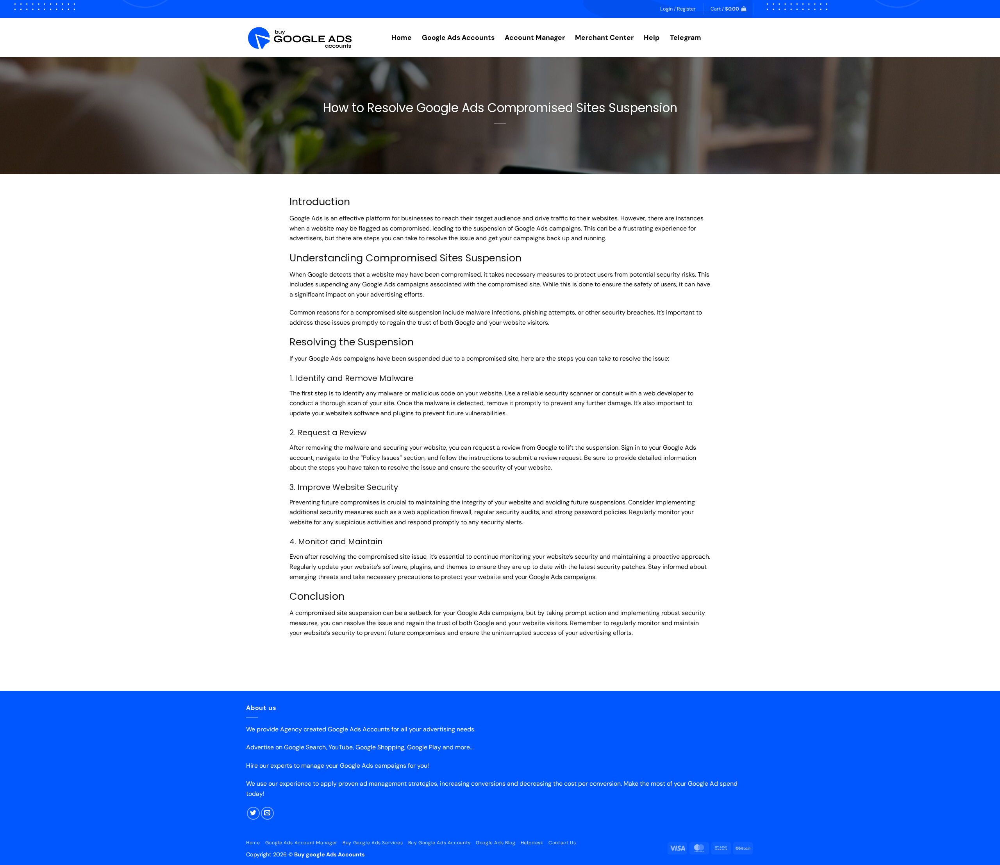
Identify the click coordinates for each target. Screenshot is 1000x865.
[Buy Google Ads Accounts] (313, 37)
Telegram (685, 37)
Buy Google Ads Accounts (439, 843)
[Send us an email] (267, 813)
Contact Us (562, 843)
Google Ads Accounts (458, 37)
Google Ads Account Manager (301, 843)
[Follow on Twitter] (253, 813)
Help (652, 37)
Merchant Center (604, 37)
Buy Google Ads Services (373, 843)
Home (401, 37)
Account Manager (535, 37)
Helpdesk (532, 843)
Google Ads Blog (495, 843)
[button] (678, 9)
